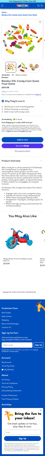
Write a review (21, 75)
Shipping (4, 91)
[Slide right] (42, 67)
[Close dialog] (40, 410)
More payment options (22, 151)
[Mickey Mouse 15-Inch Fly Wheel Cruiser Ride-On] (19, 239)
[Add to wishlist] (40, 22)
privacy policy (14, 351)
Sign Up (38, 345)
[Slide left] (2, 67)
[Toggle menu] (2, 5)
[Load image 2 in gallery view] (22, 67)
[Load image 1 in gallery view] (10, 67)
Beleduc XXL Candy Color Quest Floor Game (19, 15)
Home (4, 12)
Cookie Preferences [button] (9, 395)
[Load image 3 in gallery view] (34, 67)
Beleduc (5, 77)
